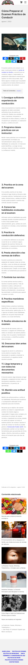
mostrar (19, 90)
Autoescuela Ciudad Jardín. (15, 427)
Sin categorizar (12, 487)
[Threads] (19, 61)
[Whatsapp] (8, 61)
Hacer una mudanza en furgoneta (11, 619)
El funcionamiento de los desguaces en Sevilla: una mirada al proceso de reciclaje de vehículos (14, 542)
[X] (11, 58)
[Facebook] (5, 58)
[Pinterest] (22, 58)
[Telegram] (14, 61)
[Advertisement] (14, 167)
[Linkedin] (17, 58)
